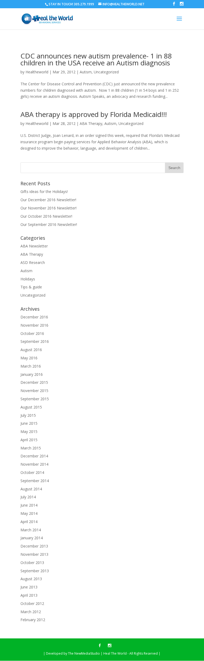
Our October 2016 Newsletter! (46, 216)
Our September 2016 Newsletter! (48, 224)
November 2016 (34, 325)
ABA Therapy (91, 123)
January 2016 (31, 374)
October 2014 (32, 472)
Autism (86, 71)
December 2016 (34, 316)
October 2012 (32, 603)
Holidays (27, 278)
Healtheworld (37, 71)
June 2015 (28, 423)
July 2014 (28, 496)
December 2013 (34, 546)
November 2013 (34, 554)
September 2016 (34, 341)
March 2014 (30, 529)
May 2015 (28, 431)
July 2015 (28, 415)
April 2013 (28, 595)
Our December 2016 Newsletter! (48, 199)
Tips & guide (31, 286)
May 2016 (28, 357)
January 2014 (31, 537)
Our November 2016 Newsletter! (48, 207)
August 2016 (31, 349)
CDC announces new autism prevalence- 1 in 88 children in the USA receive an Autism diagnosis (96, 59)
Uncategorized (106, 71)
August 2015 (31, 407)
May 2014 (28, 513)
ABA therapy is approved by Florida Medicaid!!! (93, 114)
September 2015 (34, 398)
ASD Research (32, 262)
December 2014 (34, 455)
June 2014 (28, 505)
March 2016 (30, 366)
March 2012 (30, 611)
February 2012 (32, 619)
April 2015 (28, 439)
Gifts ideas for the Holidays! (44, 191)
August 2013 (31, 578)
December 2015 (34, 382)
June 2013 (28, 587)
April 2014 (28, 521)
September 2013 (34, 570)
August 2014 (31, 488)
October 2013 (32, 562)
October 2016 (32, 333)
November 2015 (34, 390)
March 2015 (30, 448)
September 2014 (34, 480)
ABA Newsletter (34, 246)
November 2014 (34, 464)
